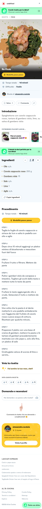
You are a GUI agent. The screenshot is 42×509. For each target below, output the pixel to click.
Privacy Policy (7, 492)
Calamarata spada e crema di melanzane (16, 472)
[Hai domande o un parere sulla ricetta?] (19, 398)
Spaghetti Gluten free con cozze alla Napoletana (19, 476)
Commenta (25, 103)
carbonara (5, 469)
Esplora (4, 499)
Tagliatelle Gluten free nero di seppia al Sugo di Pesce (20, 479)
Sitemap (24, 495)
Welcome (25, 499)
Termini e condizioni (8, 495)
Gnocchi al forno (8, 466)
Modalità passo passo (14, 75)
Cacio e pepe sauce (8, 462)
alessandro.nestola (22, 94)
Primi (13, 17)
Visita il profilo (21, 443)
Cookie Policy (26, 492)
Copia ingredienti (13, 197)
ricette (5, 17)
